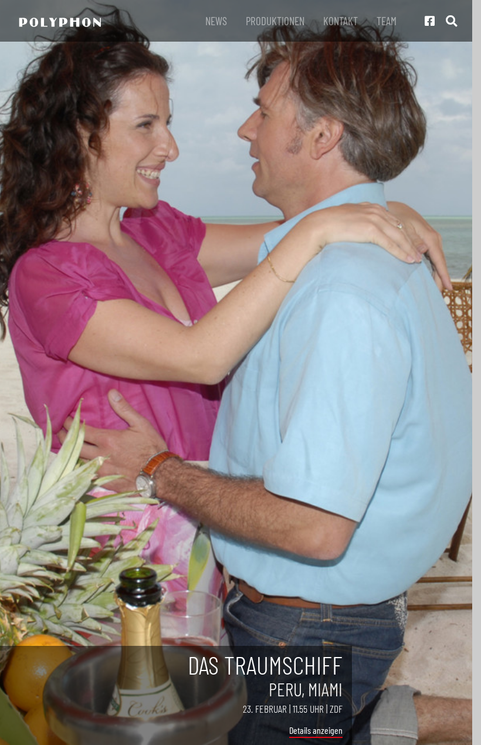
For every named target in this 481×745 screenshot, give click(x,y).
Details (300, 730)
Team (387, 21)
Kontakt (340, 21)
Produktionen (275, 21)
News (216, 21)
